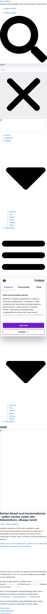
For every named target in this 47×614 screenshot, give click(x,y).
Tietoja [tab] (38, 287)
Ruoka (11, 220)
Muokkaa (22, 332)
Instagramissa (11, 584)
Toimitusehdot (34, 597)
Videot (2, 524)
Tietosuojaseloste (19, 597)
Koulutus (12, 212)
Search (2, 65)
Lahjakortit (9, 138)
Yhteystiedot (9, 228)
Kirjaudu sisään (10, 8)
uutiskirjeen (35, 584)
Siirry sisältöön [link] (5, 1)
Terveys (12, 222)
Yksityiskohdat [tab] (23, 287)
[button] (23, 39)
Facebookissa (37, 581)
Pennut (12, 217)
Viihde (11, 225)
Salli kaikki (23, 325)
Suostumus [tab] (8, 287)
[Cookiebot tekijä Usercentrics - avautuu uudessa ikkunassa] (34, 280)
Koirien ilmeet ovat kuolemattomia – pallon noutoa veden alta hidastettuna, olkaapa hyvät (22, 517)
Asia (10, 214)
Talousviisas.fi (16, 587)
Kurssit (7, 135)
